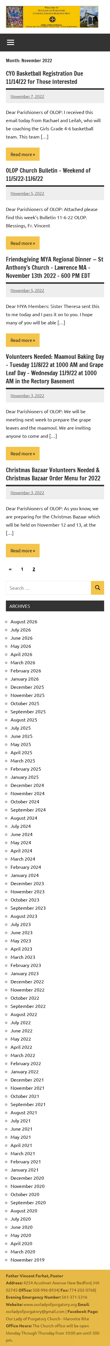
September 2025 (28, 711)
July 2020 (21, 1219)
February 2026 (26, 670)
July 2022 (21, 1022)
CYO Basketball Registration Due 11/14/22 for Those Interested (44, 77)
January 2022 (25, 1071)
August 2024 (24, 818)
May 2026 (21, 646)
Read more (21, 154)
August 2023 (24, 916)
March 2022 (23, 1055)
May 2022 (21, 1038)
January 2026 (25, 678)
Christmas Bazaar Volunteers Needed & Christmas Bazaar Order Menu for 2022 (53, 474)
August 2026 (24, 621)
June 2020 (22, 1227)
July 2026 (21, 629)
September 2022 (28, 1006)
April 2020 (21, 1243)
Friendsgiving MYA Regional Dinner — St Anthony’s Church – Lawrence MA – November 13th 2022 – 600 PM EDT (54, 267)
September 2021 (28, 1104)
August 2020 (24, 1210)
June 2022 (22, 1030)
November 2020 (28, 1186)
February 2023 (26, 965)
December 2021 (27, 1079)
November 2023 (28, 891)
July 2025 (21, 728)
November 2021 (28, 1088)
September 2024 (28, 809)
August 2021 (24, 1112)
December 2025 (27, 687)
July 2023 (21, 924)
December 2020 (27, 1178)
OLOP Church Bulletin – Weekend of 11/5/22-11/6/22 (48, 174)
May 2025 (21, 744)
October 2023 (25, 899)
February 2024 (26, 867)
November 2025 (28, 695)
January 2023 (25, 973)
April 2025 (21, 752)
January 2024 (25, 875)
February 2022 (26, 1063)
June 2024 (22, 834)
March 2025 (23, 760)
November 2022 (28, 989)
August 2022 (24, 1014)
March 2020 (23, 1251)
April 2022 (21, 1047)
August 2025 (24, 719)
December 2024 (27, 785)
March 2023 (23, 957)
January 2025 (25, 777)
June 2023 (22, 932)
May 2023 (21, 940)
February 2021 (26, 1161)
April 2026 (21, 654)
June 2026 (22, 638)
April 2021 (21, 1145)
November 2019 (28, 1259)
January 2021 (25, 1169)
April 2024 (21, 850)
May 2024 (21, 842)
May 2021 (21, 1137)
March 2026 (23, 662)
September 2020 (28, 1202)
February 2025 (26, 768)
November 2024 (28, 793)
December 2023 (27, 883)
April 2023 (21, 948)
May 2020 (21, 1235)
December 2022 (27, 981)
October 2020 (25, 1194)
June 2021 (22, 1129)
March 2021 (23, 1153)
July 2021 (21, 1120)
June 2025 (22, 736)
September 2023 (28, 908)
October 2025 (25, 703)
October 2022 (25, 998)
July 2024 (21, 826)
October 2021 (25, 1096)
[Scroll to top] (98, 1334)
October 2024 (25, 801)
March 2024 (23, 858)
